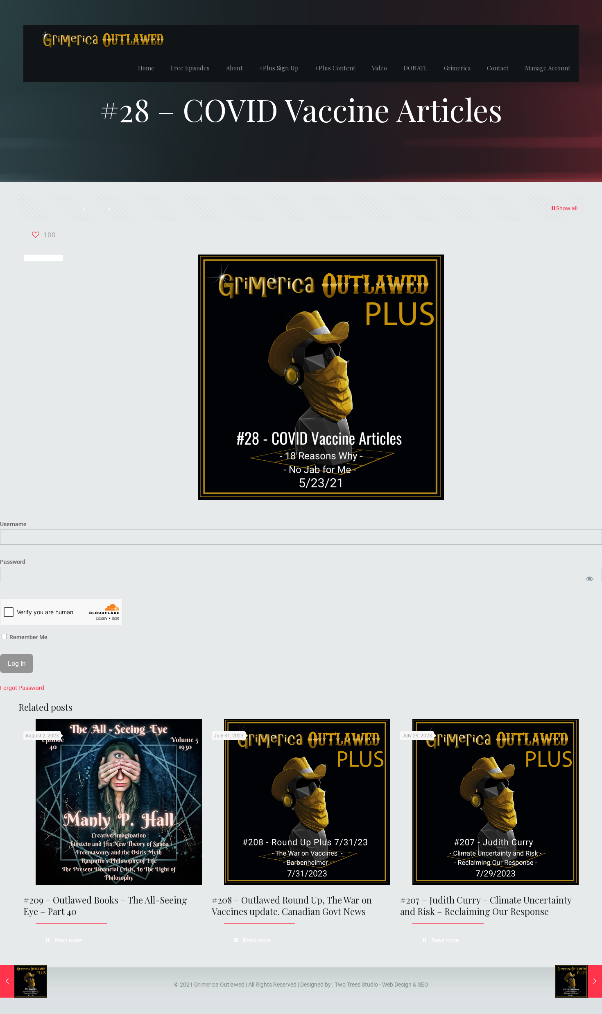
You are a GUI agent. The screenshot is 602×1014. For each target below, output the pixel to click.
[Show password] (590, 578)
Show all (566, 208)
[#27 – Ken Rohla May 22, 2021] (23, 981)
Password (12, 562)
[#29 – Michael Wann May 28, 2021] (578, 981)
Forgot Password (22, 688)
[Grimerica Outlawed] (102, 39)
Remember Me (28, 637)
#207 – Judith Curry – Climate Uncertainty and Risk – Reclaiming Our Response (485, 905)
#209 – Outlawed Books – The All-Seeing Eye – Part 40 (105, 905)
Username (13, 524)
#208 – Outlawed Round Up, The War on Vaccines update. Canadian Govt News (292, 905)
